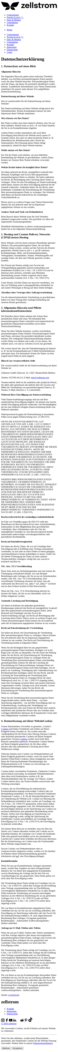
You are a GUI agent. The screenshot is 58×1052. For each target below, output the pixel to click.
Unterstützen (12, 22)
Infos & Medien (14, 20)
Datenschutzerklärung (43, 1043)
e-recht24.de (13, 995)
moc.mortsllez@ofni (40, 377)
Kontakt (10, 25)
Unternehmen (13, 15)
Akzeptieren (17, 1048)
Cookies (5, 729)
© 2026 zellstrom (8, 1023)
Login (9, 52)
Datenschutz (12, 50)
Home (9, 30)
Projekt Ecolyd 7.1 (15, 17)
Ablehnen (6, 1048)
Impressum (11, 47)
